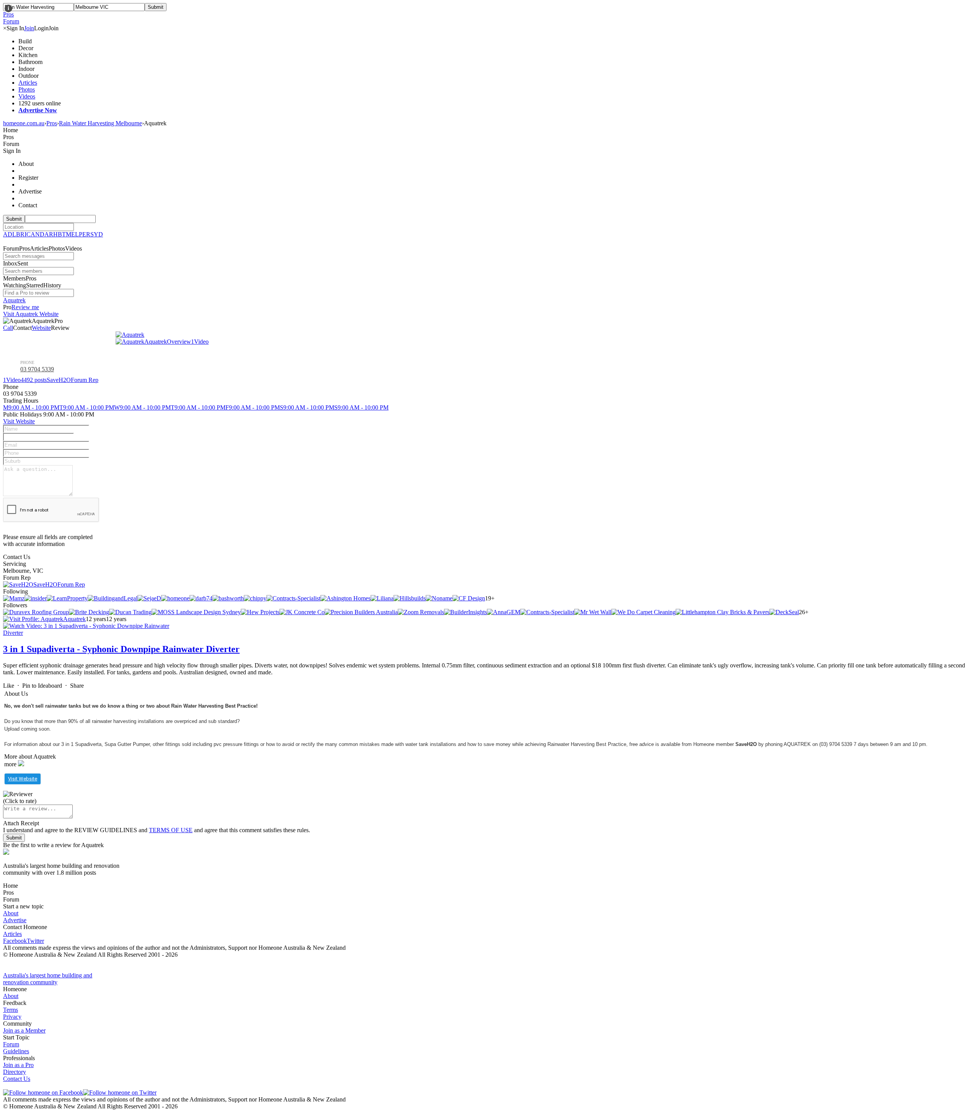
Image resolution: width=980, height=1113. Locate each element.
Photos (26, 89)
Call (8, 328)
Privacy (12, 1016)
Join (29, 28)
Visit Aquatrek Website (31, 314)
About (10, 913)
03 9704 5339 (37, 369)
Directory (14, 1072)
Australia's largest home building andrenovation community (47, 978)
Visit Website (19, 421)
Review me (25, 307)
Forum (11, 1044)
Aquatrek (14, 300)
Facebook (15, 941)
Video (200, 341)
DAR (46, 234)
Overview (179, 341)
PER (84, 234)
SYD (96, 234)
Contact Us (16, 1078)
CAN (33, 234)
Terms (10, 1009)
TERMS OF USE (171, 830)
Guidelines (16, 1051)
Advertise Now (37, 110)
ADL (9, 234)
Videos (26, 96)
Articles (27, 82)
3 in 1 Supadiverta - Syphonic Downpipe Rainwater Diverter (121, 649)
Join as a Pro (18, 1065)
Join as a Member (24, 1030)
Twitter (35, 941)
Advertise (14, 920)
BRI (21, 234)
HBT (59, 234)
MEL (72, 234)
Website (41, 328)
